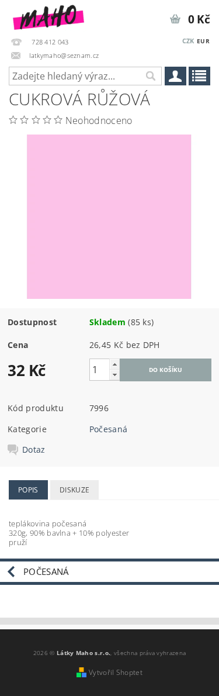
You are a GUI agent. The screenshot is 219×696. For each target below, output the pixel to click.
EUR (203, 41)
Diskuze (74, 490)
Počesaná (108, 429)
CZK (188, 40)
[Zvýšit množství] (114, 364)
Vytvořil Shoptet (115, 672)
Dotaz (34, 450)
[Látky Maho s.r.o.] (49, 15)
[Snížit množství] (114, 374)
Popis (28, 490)
